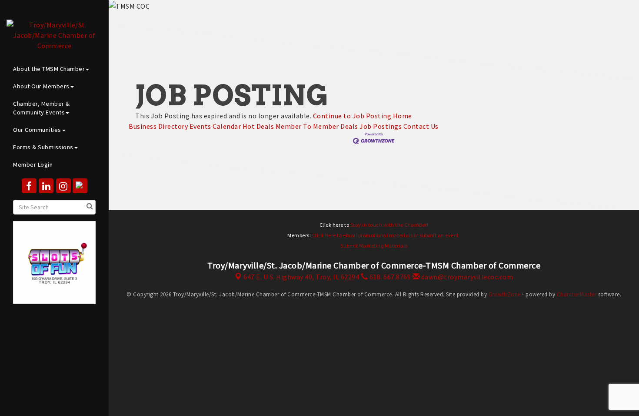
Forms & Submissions (43, 147)
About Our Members (41, 86)
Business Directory (158, 126)
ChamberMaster (577, 294)
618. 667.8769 (389, 276)
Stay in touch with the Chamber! (389, 224)
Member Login (33, 164)
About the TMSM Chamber (49, 69)
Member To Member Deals (317, 126)
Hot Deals (258, 126)
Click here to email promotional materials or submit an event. (386, 235)
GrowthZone (505, 294)
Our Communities (37, 130)
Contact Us (421, 126)
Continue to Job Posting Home (362, 115)
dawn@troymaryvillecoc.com (466, 276)
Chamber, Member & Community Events (41, 108)
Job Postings (380, 126)
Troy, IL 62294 (301, 276)
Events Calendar (215, 126)
